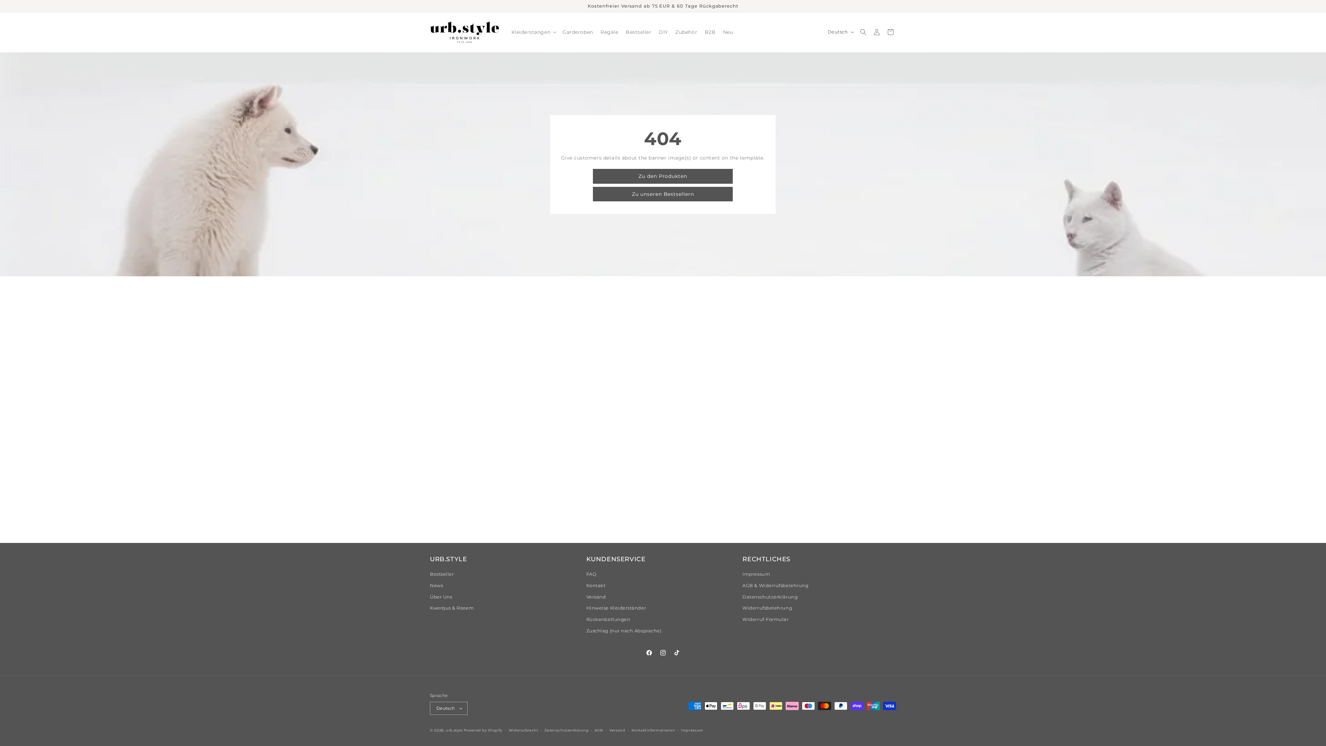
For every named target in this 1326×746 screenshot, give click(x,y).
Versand (596, 597)
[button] (533, 32)
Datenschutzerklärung (770, 597)
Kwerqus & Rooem (452, 608)
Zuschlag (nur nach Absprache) (624, 630)
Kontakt (596, 585)
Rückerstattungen (608, 619)
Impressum (756, 574)
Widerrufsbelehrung (767, 608)
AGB (599, 730)
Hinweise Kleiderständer (616, 608)
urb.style (454, 730)
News (436, 585)
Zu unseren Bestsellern (663, 194)
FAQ (591, 574)
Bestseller (442, 574)
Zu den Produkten (663, 176)
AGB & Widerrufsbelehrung (775, 585)
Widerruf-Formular (765, 619)
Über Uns (441, 597)
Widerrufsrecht (523, 730)
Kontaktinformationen (653, 730)
